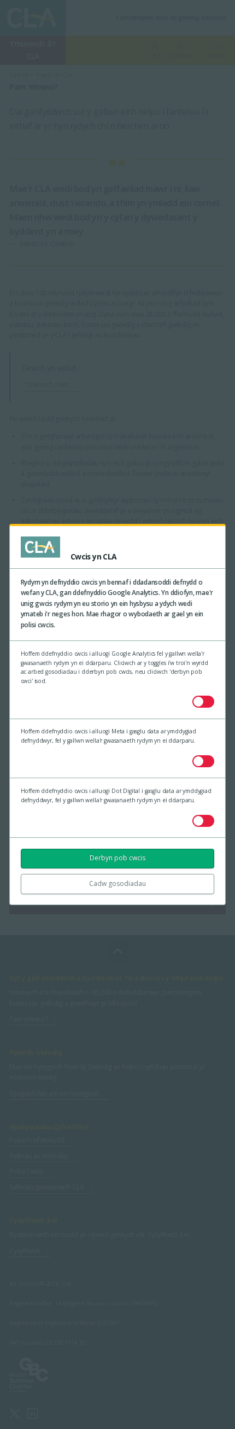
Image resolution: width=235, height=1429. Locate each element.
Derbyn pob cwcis (117, 857)
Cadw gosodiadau (117, 883)
